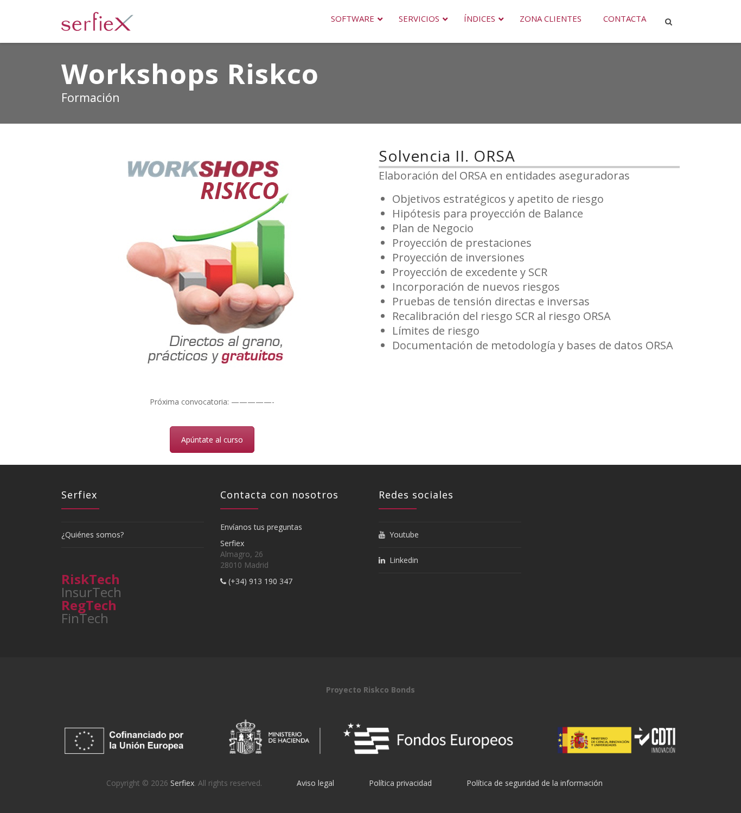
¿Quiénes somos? (92, 534)
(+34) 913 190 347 (259, 581)
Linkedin (401, 560)
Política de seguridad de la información (535, 783)
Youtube (402, 534)
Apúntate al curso (212, 439)
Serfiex (232, 543)
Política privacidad (400, 783)
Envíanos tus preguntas (261, 527)
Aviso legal (315, 783)
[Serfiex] (97, 21)
